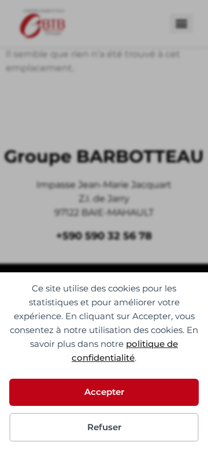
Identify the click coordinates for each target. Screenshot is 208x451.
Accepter (104, 391)
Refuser (104, 427)
